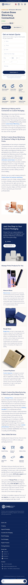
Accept (23, 581)
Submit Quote (13, 72)
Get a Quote (17, 27)
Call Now (9, 241)
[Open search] (21, 4)
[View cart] (18, 4)
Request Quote (8, 245)
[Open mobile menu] (25, 4)
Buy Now (5, 27)
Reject (18, 581)
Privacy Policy (5, 578)
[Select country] (16, 4)
